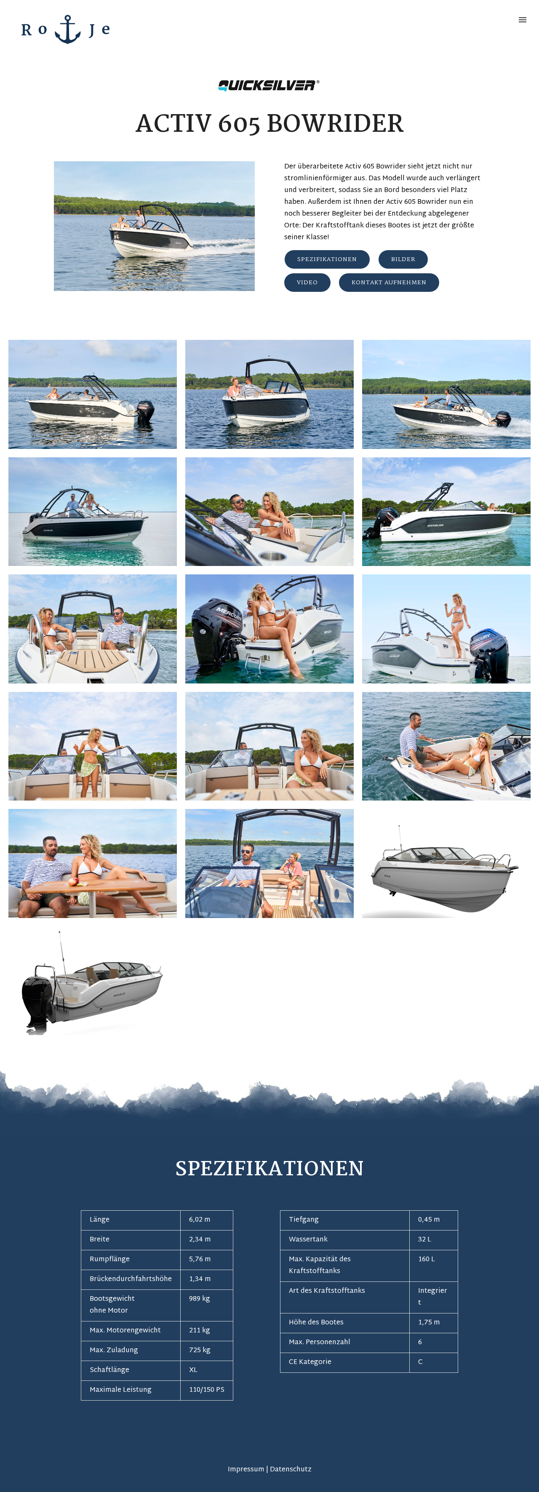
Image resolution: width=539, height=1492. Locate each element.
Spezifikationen (327, 259)
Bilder (403, 259)
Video (307, 282)
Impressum (246, 1470)
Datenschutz (291, 1470)
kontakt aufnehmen (389, 282)
